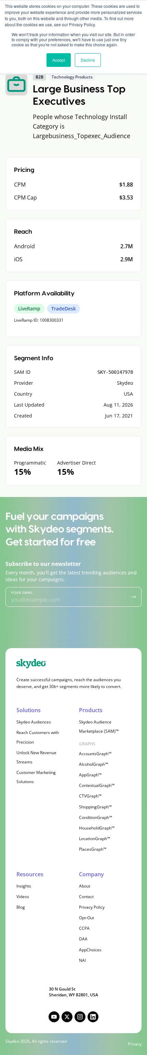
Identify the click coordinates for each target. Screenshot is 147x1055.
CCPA (84, 928)
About (84, 886)
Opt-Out (86, 918)
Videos (22, 896)
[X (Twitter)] (67, 1016)
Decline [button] (88, 60)
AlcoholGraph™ (93, 764)
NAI (82, 960)
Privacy (135, 1044)
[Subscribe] (133, 597)
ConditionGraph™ (95, 817)
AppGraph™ (90, 775)
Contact (86, 896)
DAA (83, 939)
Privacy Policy (92, 907)
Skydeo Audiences (33, 722)
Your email (22, 592)
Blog (20, 907)
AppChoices (90, 950)
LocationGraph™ (94, 838)
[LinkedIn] (93, 1016)
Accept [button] (58, 60)
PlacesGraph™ (92, 849)
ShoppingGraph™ (95, 807)
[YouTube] (54, 1016)
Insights (23, 886)
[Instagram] (80, 1016)
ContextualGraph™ (97, 785)
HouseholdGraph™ (97, 828)
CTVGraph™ (90, 796)
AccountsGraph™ (95, 754)
